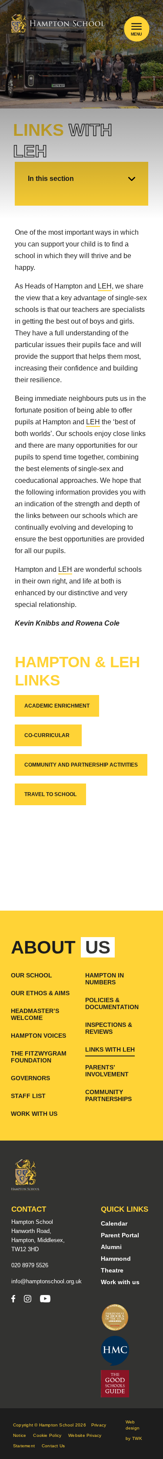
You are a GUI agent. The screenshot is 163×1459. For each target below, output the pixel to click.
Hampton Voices (38, 1035)
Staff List (28, 1095)
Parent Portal (120, 1235)
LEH (105, 286)
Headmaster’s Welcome (35, 1014)
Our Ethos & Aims (40, 993)
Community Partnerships (108, 1095)
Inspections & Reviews (108, 1028)
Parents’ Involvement (107, 1071)
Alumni (111, 1246)
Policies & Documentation (112, 1003)
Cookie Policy (47, 1435)
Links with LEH (110, 1049)
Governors (30, 1078)
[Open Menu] (136, 26)
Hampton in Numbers (104, 979)
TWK (137, 1438)
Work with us (34, 1113)
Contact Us (53, 1445)
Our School (31, 975)
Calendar (114, 1223)
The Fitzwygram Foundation (39, 1057)
